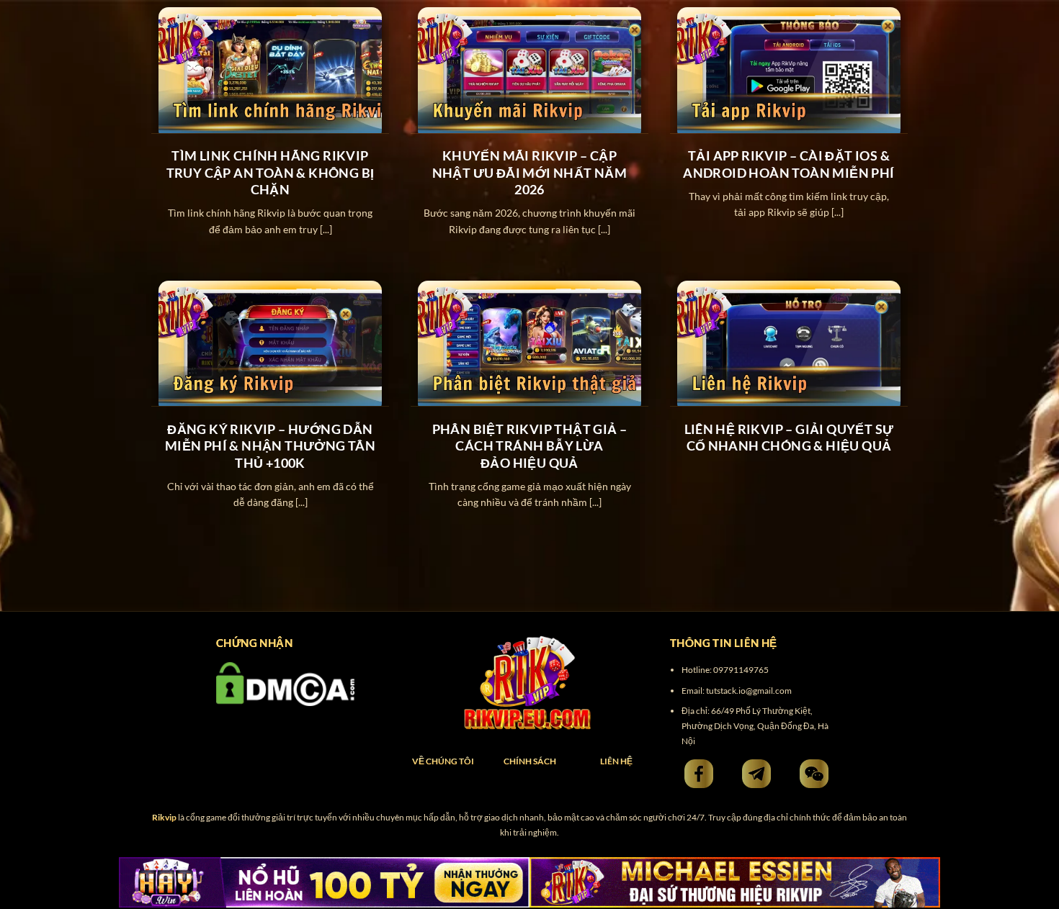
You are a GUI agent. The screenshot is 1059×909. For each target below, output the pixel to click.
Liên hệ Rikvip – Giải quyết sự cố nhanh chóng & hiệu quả (789, 437)
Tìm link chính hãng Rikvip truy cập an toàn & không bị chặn (270, 172)
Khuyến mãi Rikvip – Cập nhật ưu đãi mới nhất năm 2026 (529, 172)
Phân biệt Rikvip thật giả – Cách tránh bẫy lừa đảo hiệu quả (529, 446)
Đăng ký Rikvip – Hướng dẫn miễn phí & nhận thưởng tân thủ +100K (270, 446)
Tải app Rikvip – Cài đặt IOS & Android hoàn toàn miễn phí (788, 164)
